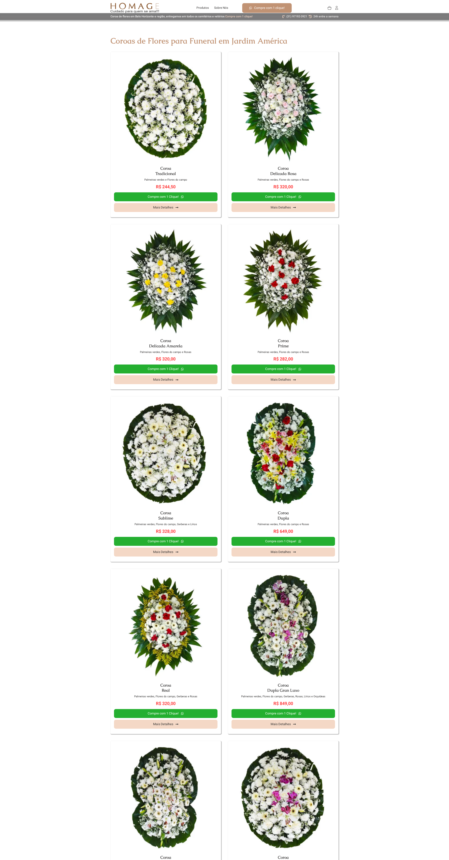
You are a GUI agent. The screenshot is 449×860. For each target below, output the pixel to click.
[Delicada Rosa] (283, 55)
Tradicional (165, 173)
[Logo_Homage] (134, 4)
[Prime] (283, 228)
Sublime (165, 518)
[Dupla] (283, 400)
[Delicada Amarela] (165, 228)
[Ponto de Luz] (283, 744)
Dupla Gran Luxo (283, 690)
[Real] (165, 572)
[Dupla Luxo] (165, 744)
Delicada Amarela (165, 346)
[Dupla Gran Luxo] (283, 572)
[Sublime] (165, 400)
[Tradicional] (165, 55)
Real (166, 690)
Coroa (165, 168)
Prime (283, 346)
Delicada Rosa (283, 173)
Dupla (283, 518)
